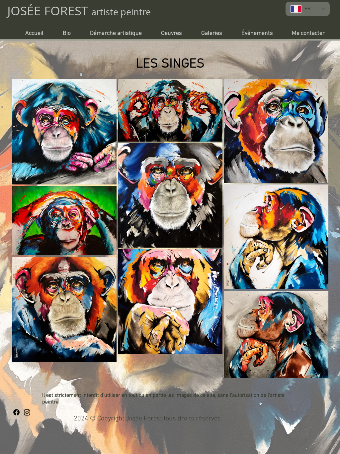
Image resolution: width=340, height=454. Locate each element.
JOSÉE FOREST (49, 10)
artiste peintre (121, 12)
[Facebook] (16, 412)
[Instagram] (27, 412)
